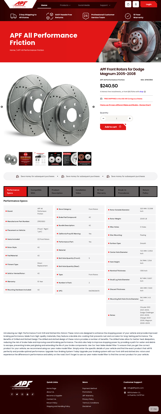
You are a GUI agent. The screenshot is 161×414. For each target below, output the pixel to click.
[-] (103, 118)
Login (149, 4)
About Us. (50, 392)
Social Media (84, 5)
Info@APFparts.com (136, 388)
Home (44, 5)
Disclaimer (87, 406)
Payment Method (90, 388)
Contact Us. (51, 399)
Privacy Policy (88, 399)
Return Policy (52, 403)
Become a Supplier (54, 395)
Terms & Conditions (91, 403)
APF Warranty (88, 395)
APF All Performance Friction (112, 80)
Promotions (87, 392)
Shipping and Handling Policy (58, 406)
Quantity (104, 113)
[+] (130, 118)
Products (64, 5)
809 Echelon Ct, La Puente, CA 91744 (136, 393)
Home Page (51, 388)
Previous (2, 107)
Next (93, 107)
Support (104, 5)
